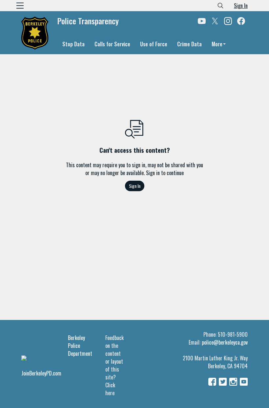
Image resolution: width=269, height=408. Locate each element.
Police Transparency (88, 21)
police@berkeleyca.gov (225, 342)
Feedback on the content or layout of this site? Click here (114, 365)
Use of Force (153, 44)
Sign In (241, 6)
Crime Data (189, 44)
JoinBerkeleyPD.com (41, 373)
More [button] (217, 44)
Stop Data (73, 44)
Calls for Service (112, 44)
